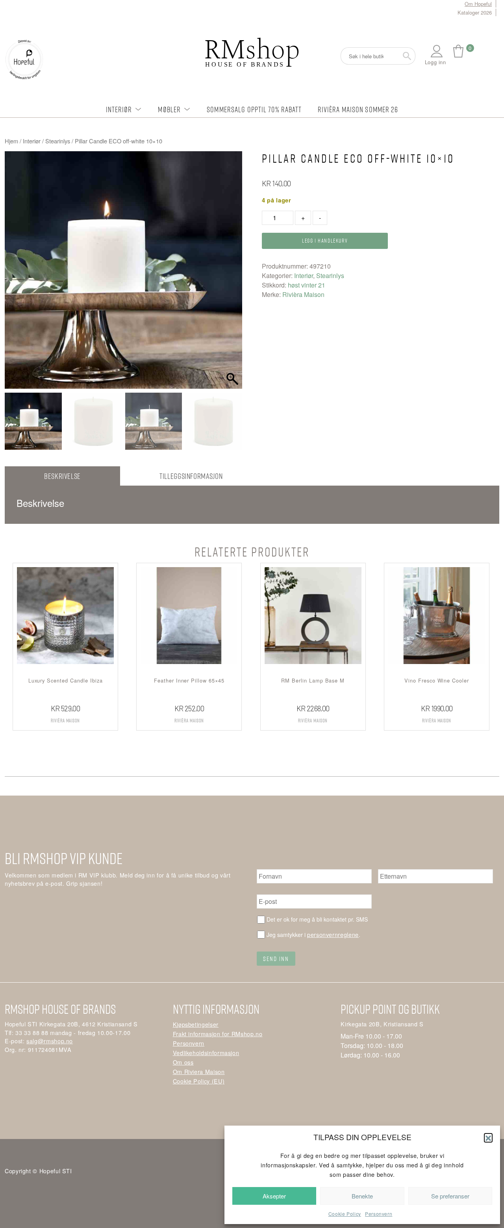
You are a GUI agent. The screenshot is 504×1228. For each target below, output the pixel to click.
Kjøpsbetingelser (196, 1024)
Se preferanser (450, 1196)
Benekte (362, 1196)
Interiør (119, 109)
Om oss (183, 1062)
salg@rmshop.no (49, 1041)
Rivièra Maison (303, 294)
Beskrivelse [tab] (62, 476)
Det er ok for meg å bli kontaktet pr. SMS (317, 919)
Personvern (378, 1213)
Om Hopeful (478, 3)
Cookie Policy (344, 1213)
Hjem (11, 141)
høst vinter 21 (306, 284)
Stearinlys (57, 141)
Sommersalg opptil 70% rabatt (254, 109)
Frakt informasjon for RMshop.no (218, 1034)
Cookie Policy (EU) (199, 1081)
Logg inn (435, 62)
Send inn (276, 958)
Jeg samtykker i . (313, 934)
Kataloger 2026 (475, 12)
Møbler (169, 109)
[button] (488, 1137)
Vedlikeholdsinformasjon (206, 1052)
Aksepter (274, 1196)
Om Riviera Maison (199, 1071)
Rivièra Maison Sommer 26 (358, 109)
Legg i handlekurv (325, 240)
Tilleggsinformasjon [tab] (190, 476)
